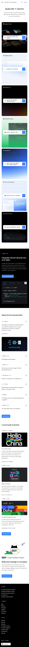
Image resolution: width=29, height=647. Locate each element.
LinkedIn (3, 609)
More (19, 283)
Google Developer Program (8, 589)
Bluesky (3, 606)
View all (3, 633)
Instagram (3, 607)
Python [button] (4, 283)
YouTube (3, 613)
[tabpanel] (14, 294)
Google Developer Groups (7, 591)
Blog (2, 604)
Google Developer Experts (8, 593)
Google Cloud (4, 629)
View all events (6, 533)
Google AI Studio (5, 626)
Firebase (3, 624)
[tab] (5, 283)
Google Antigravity (6, 627)
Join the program (7, 576)
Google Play (4, 631)
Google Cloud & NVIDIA (7, 596)
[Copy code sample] (25, 283)
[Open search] (22, 2)
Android (3, 620)
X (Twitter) (3, 611)
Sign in (25, 2)
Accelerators (4, 595)
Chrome (3, 622)
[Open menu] (2, 2)
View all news (6, 416)
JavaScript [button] (12, 283)
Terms (2, 640)
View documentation (8, 276)
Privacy (7, 640)
